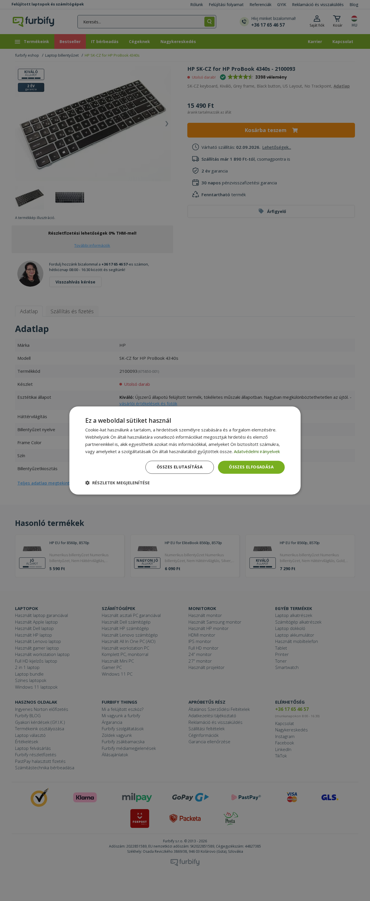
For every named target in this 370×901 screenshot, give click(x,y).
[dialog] (185, 450)
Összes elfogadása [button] (251, 467)
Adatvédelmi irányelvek (257, 451)
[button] (117, 483)
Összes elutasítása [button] (180, 467)
